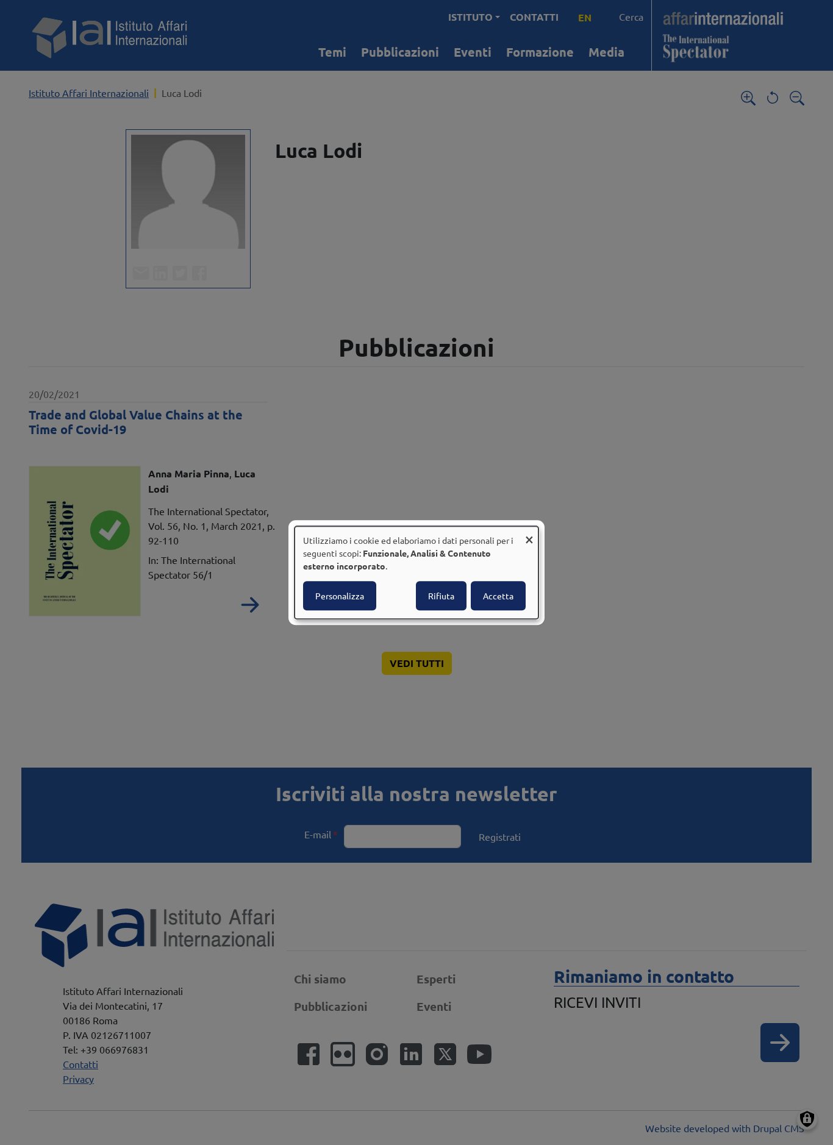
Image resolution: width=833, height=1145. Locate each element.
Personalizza (339, 595)
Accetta (498, 595)
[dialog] (416, 572)
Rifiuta (441, 595)
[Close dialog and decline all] (529, 533)
